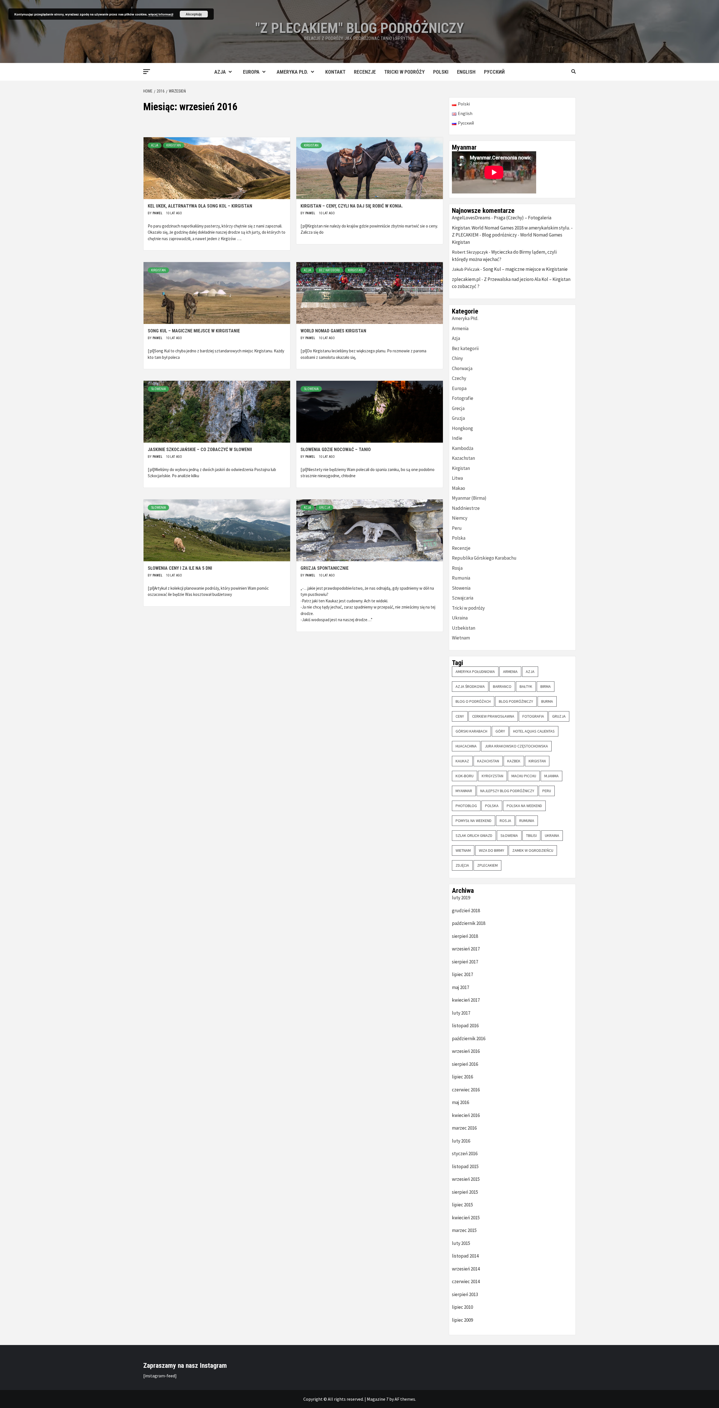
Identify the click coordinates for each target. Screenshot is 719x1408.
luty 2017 (461, 1013)
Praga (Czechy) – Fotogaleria (522, 218)
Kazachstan (463, 458)
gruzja (559, 716)
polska (492, 805)
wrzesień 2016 (466, 1051)
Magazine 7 (377, 1399)
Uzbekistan (463, 628)
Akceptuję (194, 14)
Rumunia (461, 578)
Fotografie (462, 398)
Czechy (459, 378)
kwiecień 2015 (466, 1218)
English (466, 72)
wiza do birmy (491, 850)
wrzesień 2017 (466, 949)
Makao (458, 488)
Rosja (457, 568)
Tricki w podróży (404, 72)
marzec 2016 (464, 1128)
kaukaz (462, 760)
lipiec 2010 (462, 1307)
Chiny (457, 358)
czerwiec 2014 (466, 1281)
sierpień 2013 (465, 1294)
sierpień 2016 (465, 1064)
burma (547, 701)
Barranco (502, 686)
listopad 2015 (465, 1166)
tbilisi (531, 835)
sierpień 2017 (465, 962)
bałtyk (526, 686)
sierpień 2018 (465, 936)
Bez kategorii (329, 270)
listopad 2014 (465, 1256)
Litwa (457, 478)
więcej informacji (160, 14)
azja (530, 671)
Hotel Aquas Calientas (534, 731)
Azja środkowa (470, 686)
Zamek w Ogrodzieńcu (532, 850)
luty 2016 (461, 1141)
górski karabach (471, 731)
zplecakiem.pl (466, 279)
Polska (458, 538)
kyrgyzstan (492, 775)
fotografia (533, 716)
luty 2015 (461, 1243)
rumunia (526, 820)
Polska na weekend (524, 805)
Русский (494, 72)
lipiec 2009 (462, 1320)
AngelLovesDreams (471, 218)
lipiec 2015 (462, 1205)
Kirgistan (173, 145)
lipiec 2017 (462, 974)
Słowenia (158, 389)
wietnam (463, 850)
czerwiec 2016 (466, 1090)
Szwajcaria (462, 598)
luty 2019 (461, 898)
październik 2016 (468, 1038)
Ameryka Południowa (475, 671)
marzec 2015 (464, 1230)
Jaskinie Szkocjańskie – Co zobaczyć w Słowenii (200, 449)
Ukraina (460, 618)
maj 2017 (460, 987)
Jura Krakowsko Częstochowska (516, 746)
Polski (441, 72)
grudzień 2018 (466, 910)
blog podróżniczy (516, 701)
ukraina (552, 835)
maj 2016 (460, 1102)
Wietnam (461, 638)
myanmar (464, 790)
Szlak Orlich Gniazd (474, 835)
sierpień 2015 (465, 1192)
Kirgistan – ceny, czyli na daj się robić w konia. (352, 206)
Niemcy (459, 518)
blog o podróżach (473, 701)
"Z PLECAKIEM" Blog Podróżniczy (359, 28)
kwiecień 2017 (466, 1000)
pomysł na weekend (474, 820)
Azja (220, 72)
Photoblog (466, 805)
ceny (460, 716)
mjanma (551, 775)
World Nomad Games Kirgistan (333, 331)
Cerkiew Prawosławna (493, 716)
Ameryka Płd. (292, 72)
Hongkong (462, 428)
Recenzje (365, 72)
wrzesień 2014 (466, 1269)
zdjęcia (462, 865)
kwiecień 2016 (466, 1115)
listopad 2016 (465, 1025)
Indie (457, 438)
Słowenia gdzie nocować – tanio (336, 449)
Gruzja (324, 508)
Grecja (458, 408)
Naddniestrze (466, 508)
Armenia (460, 328)
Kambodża (462, 448)
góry (500, 731)
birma (545, 686)
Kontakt (335, 72)
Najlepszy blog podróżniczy (507, 790)
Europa (251, 72)
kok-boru (465, 775)
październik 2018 (468, 923)
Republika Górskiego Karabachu (484, 558)
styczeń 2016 (464, 1153)
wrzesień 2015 (466, 1179)
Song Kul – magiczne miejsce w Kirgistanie (194, 331)
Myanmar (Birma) (469, 498)
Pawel (158, 213)
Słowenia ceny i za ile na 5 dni (180, 568)
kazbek (513, 760)
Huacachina (466, 746)
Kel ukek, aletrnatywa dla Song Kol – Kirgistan (200, 206)
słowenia (509, 835)
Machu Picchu (523, 775)
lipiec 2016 (462, 1077)
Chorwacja (462, 368)
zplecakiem (487, 865)
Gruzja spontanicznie (325, 568)
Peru (457, 528)
